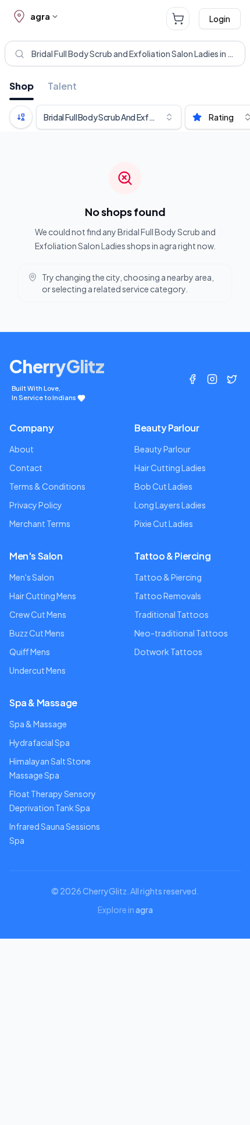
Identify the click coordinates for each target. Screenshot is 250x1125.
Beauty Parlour (162, 449)
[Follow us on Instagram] (212, 379)
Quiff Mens (29, 651)
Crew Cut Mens (37, 614)
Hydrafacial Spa (39, 742)
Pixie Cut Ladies (163, 523)
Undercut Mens (37, 670)
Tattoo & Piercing (168, 577)
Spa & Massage (38, 724)
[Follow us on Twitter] (232, 379)
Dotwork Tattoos (168, 651)
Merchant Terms (39, 523)
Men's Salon (31, 577)
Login (219, 18)
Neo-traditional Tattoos (181, 633)
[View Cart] (178, 18)
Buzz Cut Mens (37, 633)
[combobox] (108, 117)
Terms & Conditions (47, 486)
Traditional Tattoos (171, 614)
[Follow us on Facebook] (192, 379)
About (21, 449)
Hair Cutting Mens (42, 595)
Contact (25, 467)
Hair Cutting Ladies (170, 467)
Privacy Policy (35, 505)
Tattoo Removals (167, 595)
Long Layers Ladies (170, 505)
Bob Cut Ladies (163, 486)
